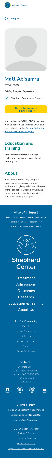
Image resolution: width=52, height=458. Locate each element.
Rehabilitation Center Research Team (26, 221)
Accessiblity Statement (26, 438)
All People (13, 18)
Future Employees (26, 351)
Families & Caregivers (26, 331)
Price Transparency (26, 443)
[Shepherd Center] (16, 5)
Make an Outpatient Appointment (26, 409)
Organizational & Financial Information (26, 448)
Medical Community (26, 341)
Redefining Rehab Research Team (26, 226)
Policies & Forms (26, 433)
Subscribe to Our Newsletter (26, 414)
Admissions (26, 284)
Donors (26, 346)
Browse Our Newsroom (26, 419)
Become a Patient (26, 404)
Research (26, 297)
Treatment (26, 278)
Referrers (26, 336)
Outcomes (26, 290)
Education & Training (26, 303)
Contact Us (26, 381)
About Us (26, 309)
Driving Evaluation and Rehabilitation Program (26, 217)
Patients (26, 325)
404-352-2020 (26, 377)
